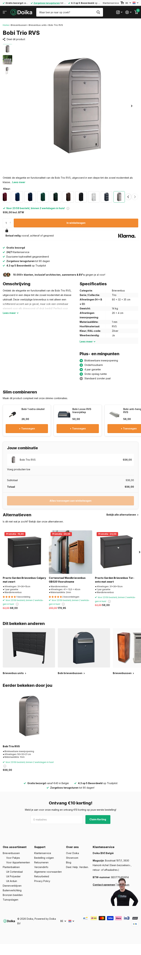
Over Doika (72, 853)
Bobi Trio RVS (11, 746)
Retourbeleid (41, 876)
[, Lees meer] (119, 12)
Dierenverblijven (12, 885)
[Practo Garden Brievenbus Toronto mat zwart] (116, 552)
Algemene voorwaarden (48, 871)
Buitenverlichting (12, 890)
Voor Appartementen (18, 862)
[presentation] (128, 197)
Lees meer (18, 182)
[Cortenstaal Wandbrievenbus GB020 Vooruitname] (70, 552)
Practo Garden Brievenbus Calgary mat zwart (24, 579)
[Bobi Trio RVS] (29, 716)
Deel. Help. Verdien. (77, 867)
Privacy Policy (42, 881)
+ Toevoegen (27, 428)
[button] (131, 106)
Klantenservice (111, 3)
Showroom (72, 857)
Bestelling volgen (44, 857)
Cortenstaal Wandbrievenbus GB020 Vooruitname (67, 579)
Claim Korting (98, 819)
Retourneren (41, 862)
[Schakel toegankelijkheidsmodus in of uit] (122, 3)
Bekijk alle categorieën (5, 12)
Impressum (123, 884)
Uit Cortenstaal (14, 871)
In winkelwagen (76, 222)
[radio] (17, 197)
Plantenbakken (11, 867)
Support (39, 847)
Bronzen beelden (13, 895)
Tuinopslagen (10, 899)
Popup (68, 208)
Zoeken (98, 12)
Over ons (72, 847)
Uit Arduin (11, 881)
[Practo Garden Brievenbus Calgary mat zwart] (24, 552)
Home (6, 25)
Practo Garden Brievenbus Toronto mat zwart (114, 579)
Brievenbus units (38, 25)
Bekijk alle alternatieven (121, 514)
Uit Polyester (13, 876)
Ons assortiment (14, 847)
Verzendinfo (41, 867)
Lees (9, 312)
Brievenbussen (19, 25)
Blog (68, 862)
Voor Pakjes (13, 857)
